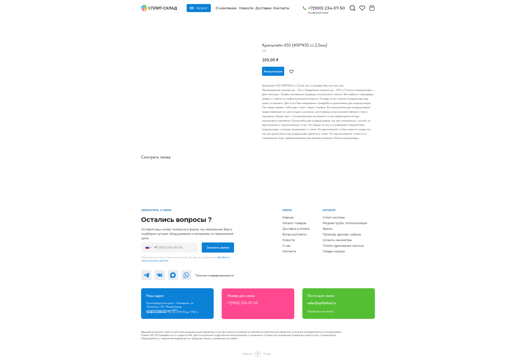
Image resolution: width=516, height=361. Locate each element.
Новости (246, 8)
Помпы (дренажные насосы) (343, 246)
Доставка (263, 8)
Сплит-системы (334, 217)
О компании (226, 8)
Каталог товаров (294, 223)
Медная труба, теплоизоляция (345, 223)
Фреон (328, 229)
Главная (287, 217)
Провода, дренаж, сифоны (342, 234)
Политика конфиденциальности (215, 275)
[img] (159, 8)
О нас (286, 246)
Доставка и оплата (295, 229)
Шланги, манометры (337, 240)
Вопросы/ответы (294, 234)
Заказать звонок (218, 247)
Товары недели (334, 251)
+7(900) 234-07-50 (326, 8)
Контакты (281, 8)
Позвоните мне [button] (318, 12)
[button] (273, 71)
